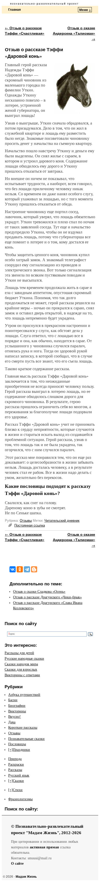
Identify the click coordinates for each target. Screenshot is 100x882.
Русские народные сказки (24, 658)
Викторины (17, 711)
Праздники (21, 750)
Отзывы (26, 520)
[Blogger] (34, 569)
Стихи (18, 790)
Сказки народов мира (21, 664)
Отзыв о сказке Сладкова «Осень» (39, 591)
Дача (11, 722)
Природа (15, 759)
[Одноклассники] (20, 569)
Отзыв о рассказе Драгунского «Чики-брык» (47, 597)
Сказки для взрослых (21, 669)
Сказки (18, 781)
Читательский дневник (61, 520)
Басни (12, 700)
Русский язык (18, 775)
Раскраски (16, 764)
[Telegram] (27, 569)
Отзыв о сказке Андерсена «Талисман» (74, 33)
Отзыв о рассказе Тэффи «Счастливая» (24, 30)
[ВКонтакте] (12, 569)
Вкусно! (14, 716)
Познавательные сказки (26, 739)
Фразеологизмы (20, 799)
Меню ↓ (85, 9)
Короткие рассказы (22, 727)
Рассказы (15, 770)
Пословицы (17, 744)
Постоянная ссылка (29, 525)
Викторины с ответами (22, 675)
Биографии (16, 706)
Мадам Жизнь (26, 876)
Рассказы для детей (19, 653)
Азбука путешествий (24, 695)
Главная (14, 9)
